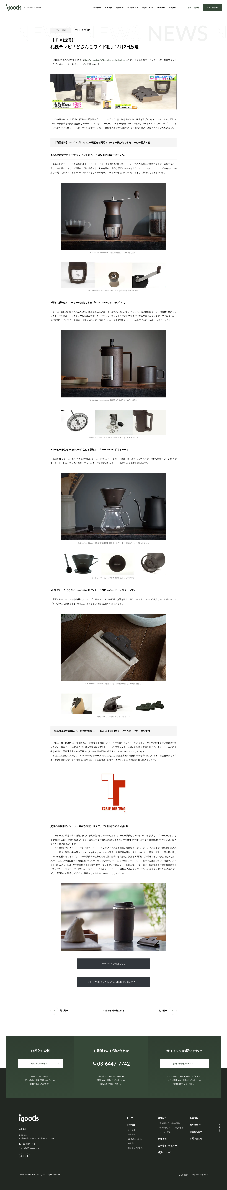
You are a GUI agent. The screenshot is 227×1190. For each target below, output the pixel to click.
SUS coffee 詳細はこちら (113, 964)
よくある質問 (183, 1175)
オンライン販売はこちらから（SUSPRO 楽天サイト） (113, 982)
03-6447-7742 (29, 1144)
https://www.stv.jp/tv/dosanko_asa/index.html (104, 60)
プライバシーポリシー (200, 1175)
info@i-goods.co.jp (31, 1148)
